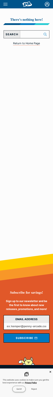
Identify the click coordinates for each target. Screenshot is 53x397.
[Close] (50, 371)
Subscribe (25, 338)
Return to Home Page (26, 43)
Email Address (26, 319)
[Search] (45, 34)
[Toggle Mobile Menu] (5, 4)
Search (12, 34)
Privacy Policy (31, 382)
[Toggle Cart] (47, 4)
